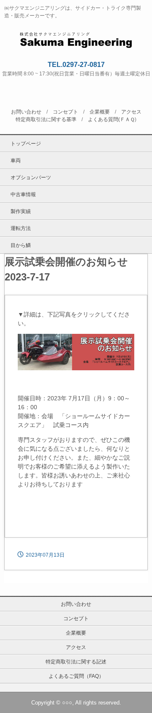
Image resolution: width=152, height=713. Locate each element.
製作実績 (21, 211)
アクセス (131, 112)
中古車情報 (23, 194)
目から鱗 (21, 245)
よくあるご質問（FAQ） (76, 676)
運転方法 (21, 228)
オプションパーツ (31, 177)
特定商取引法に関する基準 (46, 119)
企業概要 (100, 112)
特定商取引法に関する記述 (76, 662)
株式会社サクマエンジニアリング (76, 38)
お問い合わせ (26, 112)
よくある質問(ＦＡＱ (111, 119)
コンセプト (65, 112)
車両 (16, 161)
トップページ (26, 144)
